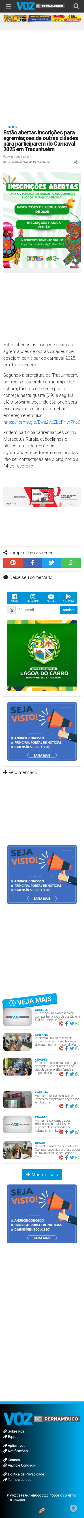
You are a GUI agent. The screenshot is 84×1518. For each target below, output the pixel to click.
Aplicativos (16, 1446)
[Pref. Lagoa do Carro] (42, 655)
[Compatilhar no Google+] (13, 563)
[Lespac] (42, 874)
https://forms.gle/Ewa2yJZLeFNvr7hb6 (41, 422)
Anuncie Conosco (21, 1465)
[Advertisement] (42, 75)
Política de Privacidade (25, 1474)
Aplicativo (68, 601)
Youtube (51, 601)
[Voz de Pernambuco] (40, 6)
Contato (13, 1460)
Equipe (13, 1437)
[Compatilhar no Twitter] (51, 563)
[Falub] (42, 18)
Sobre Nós (16, 1431)
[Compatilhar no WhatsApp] (71, 563)
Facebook (14, 601)
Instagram (33, 601)
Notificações (17, 1451)
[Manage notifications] (73, 1508)
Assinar (69, 610)
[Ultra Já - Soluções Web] (42, 1510)
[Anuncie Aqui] (42, 731)
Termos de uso (19, 1480)
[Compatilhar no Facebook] (32, 563)
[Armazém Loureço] (42, 497)
